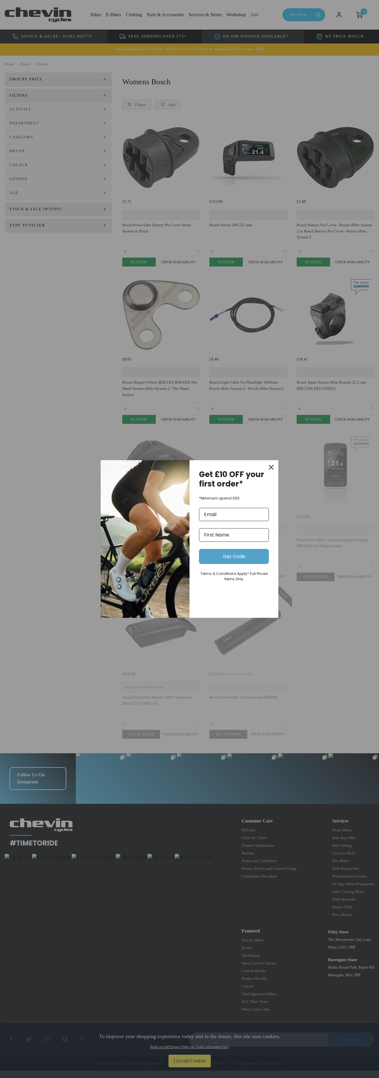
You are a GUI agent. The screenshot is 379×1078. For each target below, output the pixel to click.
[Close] (271, 467)
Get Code (234, 556)
